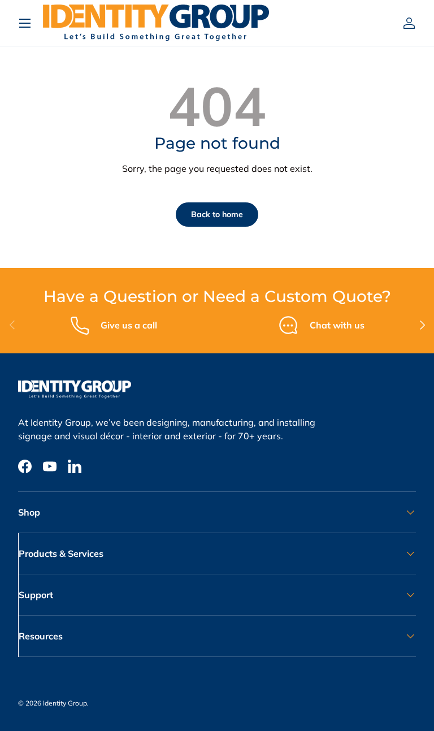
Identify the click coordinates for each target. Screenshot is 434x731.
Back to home (217, 214)
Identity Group (65, 703)
